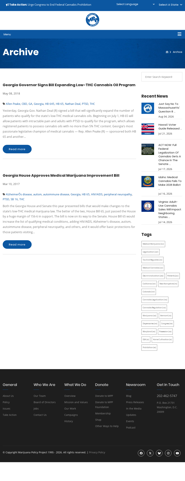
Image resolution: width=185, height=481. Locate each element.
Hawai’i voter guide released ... (170, 126)
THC (92, 104)
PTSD (85, 104)
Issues (6, 408)
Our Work (70, 408)
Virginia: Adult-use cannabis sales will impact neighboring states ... (169, 209)
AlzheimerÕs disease (19, 194)
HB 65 (60, 104)
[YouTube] (177, 453)
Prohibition (149, 347)
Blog (128, 396)
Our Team (40, 396)
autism (37, 194)
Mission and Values (76, 402)
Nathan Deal (72, 104)
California (149, 283)
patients (172, 275)
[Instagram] (168, 453)
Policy (6, 402)
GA (30, 104)
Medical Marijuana (153, 244)
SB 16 (14, 199)
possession (165, 331)
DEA (146, 339)
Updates (131, 415)
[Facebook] (141, 453)
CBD (24, 104)
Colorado (149, 291)
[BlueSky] (159, 453)
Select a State (169, 4)
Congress (167, 323)
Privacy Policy (97, 452)
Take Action (10, 415)
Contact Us (40, 415)
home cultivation (162, 339)
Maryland (149, 331)
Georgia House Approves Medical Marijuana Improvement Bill (61, 175)
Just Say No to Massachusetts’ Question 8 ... (169, 107)
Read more (17, 149)
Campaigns (71, 415)
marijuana (149, 315)
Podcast (130, 427)
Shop (98, 419)
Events (130, 421)
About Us (8, 396)
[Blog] (167, 52)
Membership (103, 413)
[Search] (176, 76)
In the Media (133, 408)
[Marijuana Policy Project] (92, 25)
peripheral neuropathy (118, 194)
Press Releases (135, 402)
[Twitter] (150, 453)
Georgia (39, 104)
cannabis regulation (154, 307)
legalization (150, 252)
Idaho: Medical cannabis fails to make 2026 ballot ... (170, 182)
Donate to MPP (104, 396)
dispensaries (150, 323)
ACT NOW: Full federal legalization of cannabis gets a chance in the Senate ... (169, 154)
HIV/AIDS (96, 194)
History (68, 421)
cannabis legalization (155, 299)
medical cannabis (153, 267)
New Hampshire (168, 283)
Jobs (36, 408)
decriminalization (153, 275)
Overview (70, 396)
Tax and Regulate (152, 260)
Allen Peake (13, 104)
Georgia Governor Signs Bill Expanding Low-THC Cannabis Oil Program (69, 84)
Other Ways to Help (107, 426)
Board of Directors (45, 402)
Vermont (165, 315)
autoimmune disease (56, 194)
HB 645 (49, 104)
